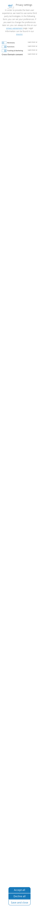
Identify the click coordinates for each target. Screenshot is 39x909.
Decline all (20, 896)
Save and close (19, 902)
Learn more (32, 42)
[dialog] (19, 454)
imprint (19, 34)
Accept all (19, 890)
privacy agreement (14, 28)
